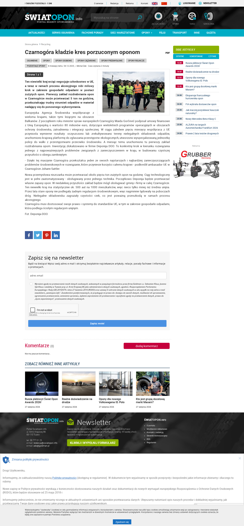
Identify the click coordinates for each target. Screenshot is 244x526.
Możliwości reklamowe (157, 429)
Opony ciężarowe (87, 60)
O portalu (151, 425)
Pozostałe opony (36, 66)
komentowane (196, 56)
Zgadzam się (123, 522)
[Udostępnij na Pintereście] (47, 234)
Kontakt (144, 3)
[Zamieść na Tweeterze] (38, 234)
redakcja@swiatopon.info (45, 443)
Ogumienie (32, 60)
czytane (212, 56)
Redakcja (114, 3)
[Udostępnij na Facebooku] (29, 234)
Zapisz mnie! (97, 323)
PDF (167, 52)
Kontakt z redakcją (155, 432)
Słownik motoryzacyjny (157, 435)
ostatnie (180, 56)
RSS (148, 439)
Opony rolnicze (136, 60)
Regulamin (151, 442)
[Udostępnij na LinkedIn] (56, 234)
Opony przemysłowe (111, 60)
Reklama (130, 3)
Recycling (45, 44)
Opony (46, 60)
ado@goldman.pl (41, 445)
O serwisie (98, 3)
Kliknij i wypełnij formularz (93, 443)
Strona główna (31, 44)
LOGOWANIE (189, 3)
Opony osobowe (63, 60)
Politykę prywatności (64, 478)
